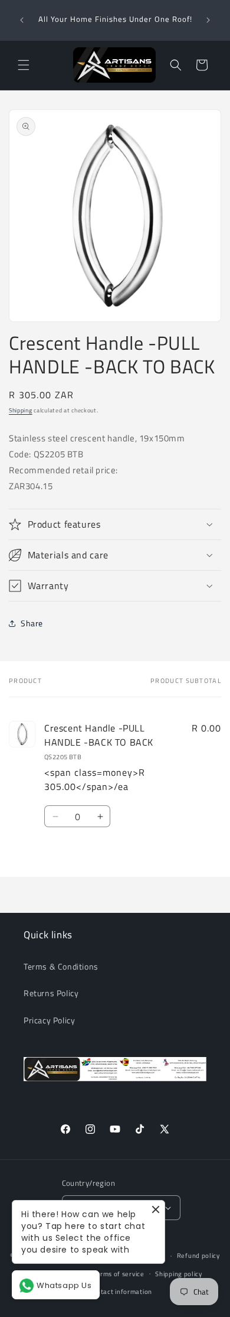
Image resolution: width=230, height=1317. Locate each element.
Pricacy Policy (49, 1020)
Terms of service (118, 1274)
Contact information (120, 1291)
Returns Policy (51, 993)
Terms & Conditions (61, 966)
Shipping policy (178, 1274)
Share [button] (32, 623)
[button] (24, 65)
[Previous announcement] (22, 20)
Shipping (20, 410)
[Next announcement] (208, 20)
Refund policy (198, 1255)
